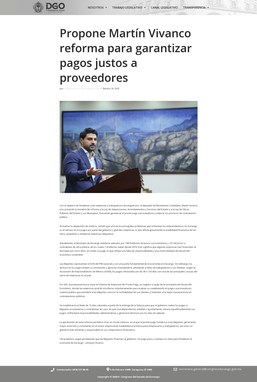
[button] (97, 8)
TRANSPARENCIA (194, 7)
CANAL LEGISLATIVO (164, 7)
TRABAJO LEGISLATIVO (127, 7)
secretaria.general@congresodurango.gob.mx (210, 369)
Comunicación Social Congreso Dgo (81, 88)
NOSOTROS (96, 7)
